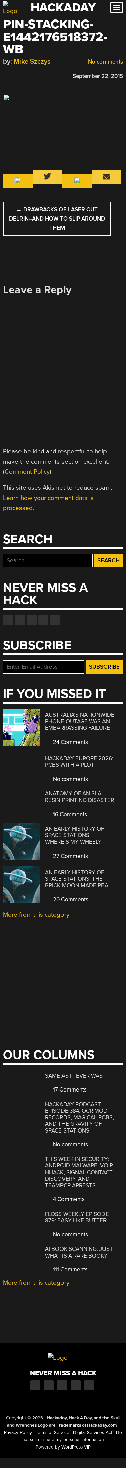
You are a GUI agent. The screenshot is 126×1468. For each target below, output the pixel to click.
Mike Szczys (32, 61)
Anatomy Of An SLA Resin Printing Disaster (79, 797)
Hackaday (63, 7)
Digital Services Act (92, 1432)
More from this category (36, 914)
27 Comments (70, 856)
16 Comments (69, 814)
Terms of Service (52, 1432)
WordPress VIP (76, 1447)
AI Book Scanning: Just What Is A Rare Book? (79, 1252)
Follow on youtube (32, 620)
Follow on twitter (20, 620)
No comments (105, 61)
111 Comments (70, 1269)
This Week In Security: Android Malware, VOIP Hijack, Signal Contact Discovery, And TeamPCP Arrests (79, 1172)
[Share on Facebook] (6, 75)
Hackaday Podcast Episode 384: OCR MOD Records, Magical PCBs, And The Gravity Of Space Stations (79, 1117)
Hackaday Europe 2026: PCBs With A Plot (79, 762)
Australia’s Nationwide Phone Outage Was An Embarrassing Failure (79, 721)
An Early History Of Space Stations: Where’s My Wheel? (74, 835)
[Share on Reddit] (35, 75)
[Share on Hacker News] (26, 75)
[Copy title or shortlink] (45, 75)
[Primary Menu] (116, 7)
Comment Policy (27, 471)
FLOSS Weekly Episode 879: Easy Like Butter (77, 1217)
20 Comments (70, 899)
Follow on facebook (8, 620)
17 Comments (69, 1089)
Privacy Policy (18, 1432)
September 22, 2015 (98, 76)
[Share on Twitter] (16, 75)
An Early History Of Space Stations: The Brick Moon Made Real (78, 879)
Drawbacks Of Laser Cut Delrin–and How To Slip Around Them (57, 218)
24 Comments (70, 742)
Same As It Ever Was (74, 1075)
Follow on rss (43, 620)
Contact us (55, 620)
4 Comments (68, 1199)
